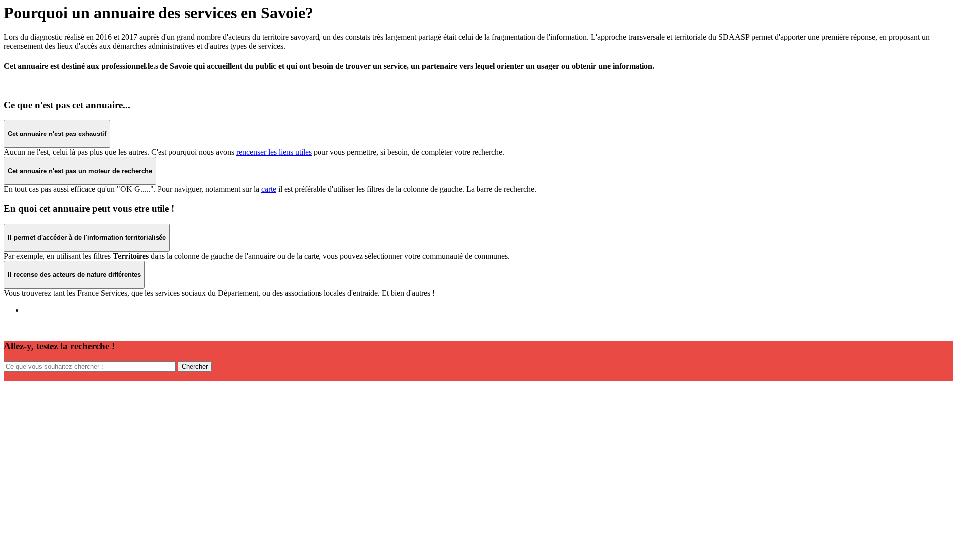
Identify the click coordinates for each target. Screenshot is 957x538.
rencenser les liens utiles (274, 152)
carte (268, 189)
